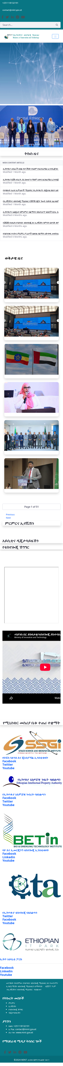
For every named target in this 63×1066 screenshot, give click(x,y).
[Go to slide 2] (31, 144)
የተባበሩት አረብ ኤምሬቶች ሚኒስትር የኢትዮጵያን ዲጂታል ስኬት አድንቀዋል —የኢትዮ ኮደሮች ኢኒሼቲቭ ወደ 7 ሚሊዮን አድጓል (31, 190)
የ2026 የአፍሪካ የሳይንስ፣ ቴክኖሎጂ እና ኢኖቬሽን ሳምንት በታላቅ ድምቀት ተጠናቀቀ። (31, 222)
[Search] (57, 25)
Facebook (9, 761)
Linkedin (8, 857)
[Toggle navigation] (55, 36)
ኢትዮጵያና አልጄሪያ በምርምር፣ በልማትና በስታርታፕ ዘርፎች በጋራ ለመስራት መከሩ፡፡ (31, 211)
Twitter (7, 765)
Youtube (8, 768)
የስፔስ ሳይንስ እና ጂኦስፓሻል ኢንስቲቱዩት (25, 758)
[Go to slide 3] (37, 144)
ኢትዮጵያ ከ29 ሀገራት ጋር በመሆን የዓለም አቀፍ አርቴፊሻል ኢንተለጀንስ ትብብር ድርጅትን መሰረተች (31, 179)
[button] (31, 507)
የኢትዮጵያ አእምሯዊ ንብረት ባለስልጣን (24, 794)
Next (8, 517)
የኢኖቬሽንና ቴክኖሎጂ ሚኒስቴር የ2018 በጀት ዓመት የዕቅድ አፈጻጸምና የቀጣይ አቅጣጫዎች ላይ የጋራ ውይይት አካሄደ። (31, 201)
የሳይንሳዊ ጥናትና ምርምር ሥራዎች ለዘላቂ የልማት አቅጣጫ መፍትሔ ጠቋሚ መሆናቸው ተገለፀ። (31, 233)
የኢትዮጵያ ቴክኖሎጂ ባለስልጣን (19, 913)
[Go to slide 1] (25, 144)
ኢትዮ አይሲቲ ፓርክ (11, 959)
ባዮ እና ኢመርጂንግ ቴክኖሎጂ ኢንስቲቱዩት (25, 850)
